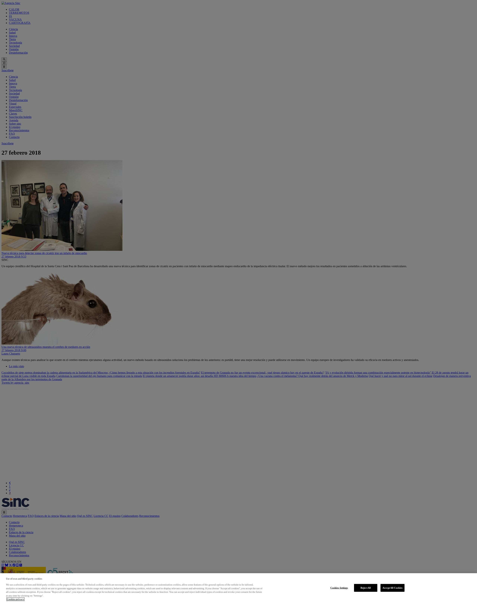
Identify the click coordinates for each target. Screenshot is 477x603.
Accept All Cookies (392, 587)
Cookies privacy (15, 599)
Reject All (366, 587)
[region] (238, 588)
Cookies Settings (339, 587)
